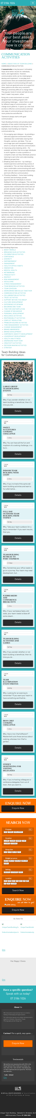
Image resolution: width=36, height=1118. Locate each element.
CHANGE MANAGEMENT (13, 327)
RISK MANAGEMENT (11, 279)
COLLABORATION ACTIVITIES (14, 295)
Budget (18, 858)
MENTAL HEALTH (10, 270)
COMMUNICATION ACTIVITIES (15, 293)
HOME (4, 64)
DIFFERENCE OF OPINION (13, 304)
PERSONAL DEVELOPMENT (14, 313)
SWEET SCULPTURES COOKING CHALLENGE (9, 430)
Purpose (18, 829)
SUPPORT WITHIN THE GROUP (15, 300)
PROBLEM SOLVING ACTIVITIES (15, 323)
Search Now (18, 890)
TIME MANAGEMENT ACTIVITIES (16, 325)
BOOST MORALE (10, 250)
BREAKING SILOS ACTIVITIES (14, 252)
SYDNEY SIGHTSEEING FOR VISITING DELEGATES (12, 767)
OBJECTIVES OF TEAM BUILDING (20, 64)
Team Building (18, 1095)
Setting (18, 869)
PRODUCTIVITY (9, 275)
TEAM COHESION (10, 288)
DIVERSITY (8, 259)
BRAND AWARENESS (11, 329)
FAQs (10, 1095)
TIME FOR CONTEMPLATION (14, 309)
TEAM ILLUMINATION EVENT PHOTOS (10, 682)
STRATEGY (8, 348)
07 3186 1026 (8, 3)
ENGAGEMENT (9, 263)
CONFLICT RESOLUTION (13, 320)
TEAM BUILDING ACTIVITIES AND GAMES (11, 641)
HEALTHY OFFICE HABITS (13, 266)
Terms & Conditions (29, 1093)
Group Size (18, 849)
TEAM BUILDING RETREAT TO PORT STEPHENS (11, 557)
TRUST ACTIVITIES (11, 297)
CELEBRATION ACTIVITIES (13, 254)
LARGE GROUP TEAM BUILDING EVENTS (11, 388)
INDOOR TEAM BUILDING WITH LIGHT (11, 473)
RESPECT (7, 277)
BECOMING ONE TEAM (12, 307)
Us (18, 1007)
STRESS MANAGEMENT (12, 284)
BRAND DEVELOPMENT (12, 332)
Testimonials (18, 1059)
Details (18, 411)
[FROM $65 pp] (18, 372)
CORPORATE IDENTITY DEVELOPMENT (18, 334)
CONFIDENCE (9, 257)
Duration (18, 838)
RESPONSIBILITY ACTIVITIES (14, 318)
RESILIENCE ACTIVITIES (13, 316)
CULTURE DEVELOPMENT (13, 302)
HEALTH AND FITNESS (12, 339)
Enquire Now (18, 808)
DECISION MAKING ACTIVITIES (15, 345)
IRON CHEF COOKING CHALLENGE (9, 723)
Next (2, 950)
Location (18, 878)
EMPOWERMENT (10, 261)
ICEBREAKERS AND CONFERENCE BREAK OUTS (10, 599)
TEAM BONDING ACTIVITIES (14, 286)
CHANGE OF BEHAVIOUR (13, 311)
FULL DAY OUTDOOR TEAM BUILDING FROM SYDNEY (11, 515)
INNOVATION (8, 268)
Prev (2, 949)
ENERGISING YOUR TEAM (13, 341)
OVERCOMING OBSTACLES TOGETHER (18, 291)
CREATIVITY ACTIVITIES (12, 343)
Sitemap (27, 1095)
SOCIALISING (8, 282)
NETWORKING (9, 272)
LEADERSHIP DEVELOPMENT (15, 336)
